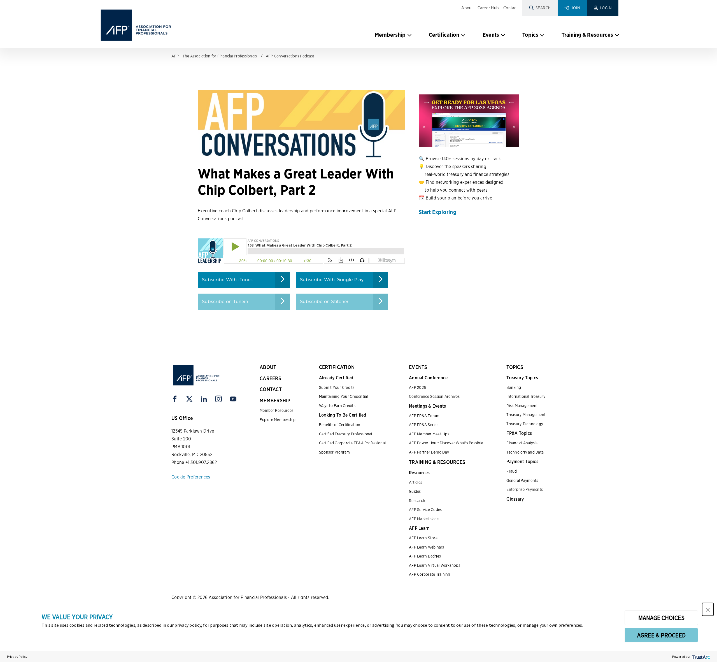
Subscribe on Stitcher (324, 301)
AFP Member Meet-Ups (429, 434)
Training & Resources (587, 34)
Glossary (515, 499)
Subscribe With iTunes (227, 279)
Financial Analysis (521, 443)
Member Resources (276, 410)
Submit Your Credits (337, 387)
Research (417, 500)
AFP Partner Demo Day (429, 452)
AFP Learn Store (423, 538)
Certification (444, 34)
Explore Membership (278, 419)
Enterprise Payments (524, 489)
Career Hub (488, 7)
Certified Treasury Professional (345, 434)
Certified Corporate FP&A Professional (352, 443)
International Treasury (525, 396)
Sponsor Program (334, 452)
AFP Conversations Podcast (290, 56)
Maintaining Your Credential (343, 396)
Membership (390, 34)
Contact (510, 7)
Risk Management (522, 405)
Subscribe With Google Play (332, 279)
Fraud (511, 471)
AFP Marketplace (424, 519)
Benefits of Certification (339, 424)
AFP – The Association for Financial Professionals (214, 56)
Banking (513, 387)
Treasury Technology (524, 424)
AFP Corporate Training (429, 574)
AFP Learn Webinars (426, 547)
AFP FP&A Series (423, 424)
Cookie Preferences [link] (190, 477)
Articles (415, 482)
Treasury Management (526, 414)
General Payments (522, 480)
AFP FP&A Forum (424, 416)
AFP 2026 (417, 387)
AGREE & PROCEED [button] (661, 635)
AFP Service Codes (425, 509)
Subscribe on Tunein (225, 301)
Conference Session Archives (434, 396)
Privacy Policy (17, 656)
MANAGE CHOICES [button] (661, 618)
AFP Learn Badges (425, 556)
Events (491, 34)
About (467, 7)
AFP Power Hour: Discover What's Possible (446, 443)
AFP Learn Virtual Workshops (434, 565)
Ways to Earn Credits (337, 405)
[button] (707, 609)
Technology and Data (525, 452)
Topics (530, 34)
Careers (270, 378)
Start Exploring (438, 212)
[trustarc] (700, 656)
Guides (415, 491)
